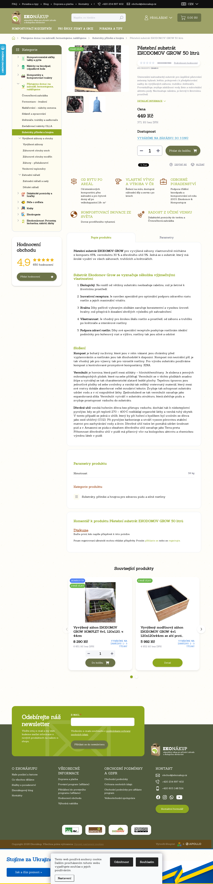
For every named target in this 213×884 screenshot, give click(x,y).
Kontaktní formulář (172, 808)
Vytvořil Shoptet (165, 843)
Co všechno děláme (23, 779)
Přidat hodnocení (30, 276)
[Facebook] (158, 796)
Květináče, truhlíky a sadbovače (40, 119)
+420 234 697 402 (173, 781)
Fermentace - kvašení (34, 101)
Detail (167, 662)
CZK (191, 4)
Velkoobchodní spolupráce (119, 798)
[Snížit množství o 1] (141, 151)
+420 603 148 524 (172, 788)
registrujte (174, 540)
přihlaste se (151, 540)
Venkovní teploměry (34, 168)
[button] (131, 677)
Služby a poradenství (24, 784)
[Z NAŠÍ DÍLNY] (168, 602)
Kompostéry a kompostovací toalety (39, 76)
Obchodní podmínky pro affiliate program (123, 791)
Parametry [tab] (167, 237)
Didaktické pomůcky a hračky (39, 195)
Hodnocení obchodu (69, 798)
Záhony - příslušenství (35, 162)
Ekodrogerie (33, 214)
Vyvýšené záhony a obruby (37, 138)
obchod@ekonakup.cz (174, 775)
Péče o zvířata (35, 202)
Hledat (121, 17)
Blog (46, 3)
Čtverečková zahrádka (35, 95)
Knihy (30, 208)
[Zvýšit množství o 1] (158, 151)
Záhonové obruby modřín (37, 156)
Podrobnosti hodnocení (186, 63)
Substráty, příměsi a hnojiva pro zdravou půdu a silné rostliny (123, 496)
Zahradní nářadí (31, 174)
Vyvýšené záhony (33, 144)
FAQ (14, 3)
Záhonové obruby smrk (36, 150)
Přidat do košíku (180, 150)
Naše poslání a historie (25, 774)
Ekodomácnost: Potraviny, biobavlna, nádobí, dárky (41, 222)
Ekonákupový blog (22, 790)
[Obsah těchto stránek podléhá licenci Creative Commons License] (141, 830)
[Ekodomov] (118, 829)
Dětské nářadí (31, 187)
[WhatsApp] (171, 796)
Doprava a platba (63, 3)
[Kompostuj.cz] (95, 829)
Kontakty (83, 3)
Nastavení (64, 878)
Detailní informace (149, 101)
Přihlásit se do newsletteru (89, 744)
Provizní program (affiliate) (73, 784)
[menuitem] (33, 29)
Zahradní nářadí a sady (36, 181)
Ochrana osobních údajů (118, 784)
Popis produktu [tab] (101, 237)
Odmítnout (121, 862)
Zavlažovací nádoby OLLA (37, 126)
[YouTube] (179, 796)
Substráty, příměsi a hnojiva (37, 132)
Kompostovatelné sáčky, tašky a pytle (41, 58)
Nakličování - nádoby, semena (39, 107)
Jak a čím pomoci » (28, 872)
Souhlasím (147, 862)
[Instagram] (164, 796)
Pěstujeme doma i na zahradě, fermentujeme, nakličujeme (40, 86)
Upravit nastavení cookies (89, 844)
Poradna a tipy (30, 3)
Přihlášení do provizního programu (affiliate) (72, 791)
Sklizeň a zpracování (34, 113)
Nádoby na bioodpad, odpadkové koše (39, 67)
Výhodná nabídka (68, 803)
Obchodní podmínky (116, 779)
